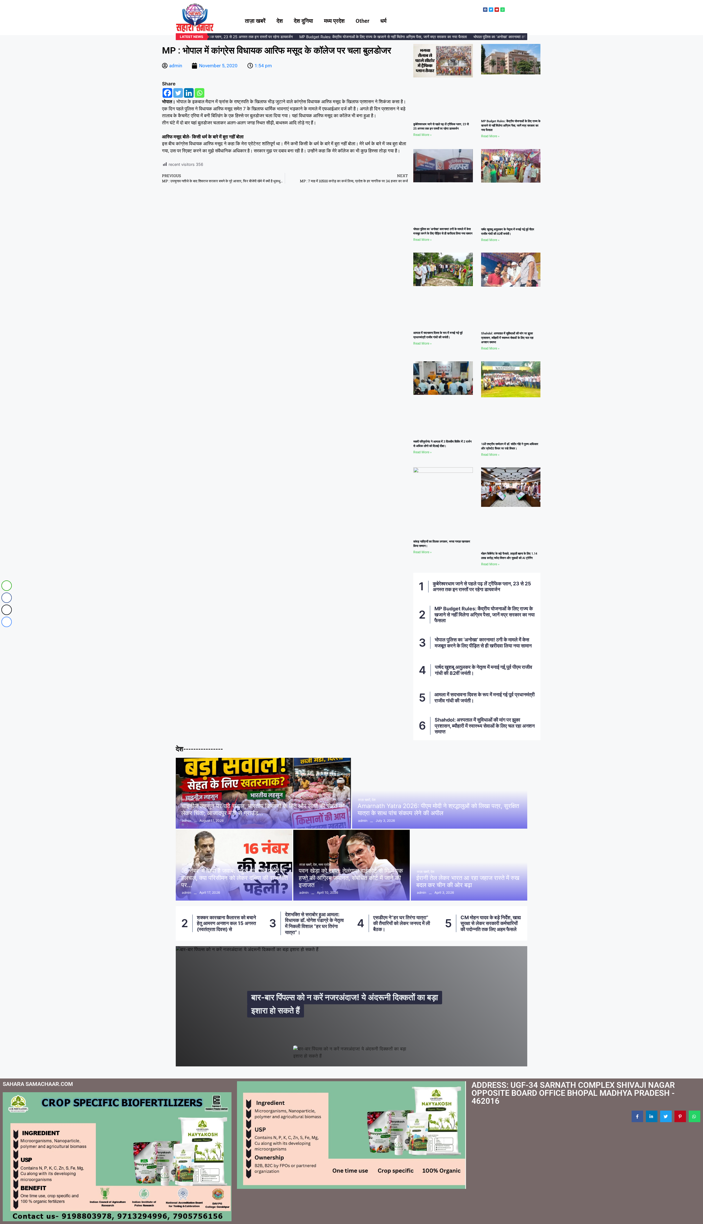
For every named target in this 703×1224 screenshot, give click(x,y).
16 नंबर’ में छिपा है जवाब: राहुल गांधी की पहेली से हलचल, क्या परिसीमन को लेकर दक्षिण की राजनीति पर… (234, 878)
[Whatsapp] (199, 93)
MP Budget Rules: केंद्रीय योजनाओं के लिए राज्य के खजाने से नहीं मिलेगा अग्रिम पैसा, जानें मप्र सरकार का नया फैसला (361, 36)
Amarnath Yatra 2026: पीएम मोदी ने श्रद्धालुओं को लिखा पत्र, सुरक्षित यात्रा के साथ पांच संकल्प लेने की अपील (438, 809)
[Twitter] (178, 93)
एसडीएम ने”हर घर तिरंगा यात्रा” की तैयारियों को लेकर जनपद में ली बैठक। (323, 923)
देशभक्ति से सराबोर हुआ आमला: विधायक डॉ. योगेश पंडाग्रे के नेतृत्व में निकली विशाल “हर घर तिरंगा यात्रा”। (236, 923)
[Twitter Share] (6, 610)
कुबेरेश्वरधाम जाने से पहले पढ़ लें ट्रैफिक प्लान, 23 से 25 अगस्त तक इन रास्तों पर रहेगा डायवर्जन (482, 587)
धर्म (383, 21)
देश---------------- (199, 749)
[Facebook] (167, 93)
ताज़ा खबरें (255, 21)
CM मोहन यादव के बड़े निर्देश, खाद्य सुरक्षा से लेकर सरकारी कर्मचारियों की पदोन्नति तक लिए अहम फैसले (413, 923)
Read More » (422, 135)
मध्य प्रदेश (334, 21)
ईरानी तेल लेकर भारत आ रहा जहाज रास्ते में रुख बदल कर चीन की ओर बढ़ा (467, 881)
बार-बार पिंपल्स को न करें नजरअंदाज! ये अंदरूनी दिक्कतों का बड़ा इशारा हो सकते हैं (344, 1003)
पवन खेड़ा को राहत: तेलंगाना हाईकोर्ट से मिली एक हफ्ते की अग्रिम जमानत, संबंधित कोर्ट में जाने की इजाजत (351, 878)
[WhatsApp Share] (6, 585)
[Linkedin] (189, 93)
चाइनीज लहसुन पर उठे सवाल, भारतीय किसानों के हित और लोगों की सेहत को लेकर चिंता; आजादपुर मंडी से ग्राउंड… (263, 809)
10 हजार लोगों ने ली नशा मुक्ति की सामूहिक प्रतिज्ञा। (500, 923)
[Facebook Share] (6, 598)
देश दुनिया (303, 21)
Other (362, 21)
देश (280, 21)
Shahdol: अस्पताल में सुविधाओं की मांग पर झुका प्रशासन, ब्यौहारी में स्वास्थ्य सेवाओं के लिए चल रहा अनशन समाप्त (507, 338)
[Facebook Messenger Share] (6, 622)
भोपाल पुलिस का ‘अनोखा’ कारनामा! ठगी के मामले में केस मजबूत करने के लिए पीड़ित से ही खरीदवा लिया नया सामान (483, 643)
